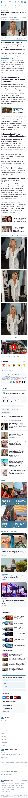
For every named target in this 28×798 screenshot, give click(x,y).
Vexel (16, 789)
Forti (9, 785)
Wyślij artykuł (8, 705)
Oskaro (9, 787)
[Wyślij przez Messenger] (7, 400)
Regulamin (15, 795)
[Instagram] (17, 382)
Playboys (6, 680)
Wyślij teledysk (8, 708)
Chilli (22, 785)
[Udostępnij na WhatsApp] (11, 400)
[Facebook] (14, 382)
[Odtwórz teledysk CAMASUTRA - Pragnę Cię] (14, 347)
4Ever (3, 789)
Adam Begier (4, 17)
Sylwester (3, 736)
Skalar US (17, 783)
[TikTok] (23, 382)
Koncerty (3, 733)
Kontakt (7, 711)
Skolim (5, 683)
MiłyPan (5, 686)
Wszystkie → (24, 780)
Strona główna (4, 5)
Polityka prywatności (20, 796)
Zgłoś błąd (26, 38)
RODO (25, 795)
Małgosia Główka (5, 409)
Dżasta (17, 787)
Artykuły (10, 5)
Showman (11, 783)
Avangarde (4, 785)
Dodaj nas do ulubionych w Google (8, 38)
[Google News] (11, 382)
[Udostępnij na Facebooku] (3, 400)
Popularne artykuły (7, 650)
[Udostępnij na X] (15, 400)
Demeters (4, 787)
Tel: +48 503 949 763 (8, 774)
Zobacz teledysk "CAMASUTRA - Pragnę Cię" (15, 356)
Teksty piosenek (5, 730)
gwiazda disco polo (6, 412)
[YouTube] (20, 382)
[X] (19, 697)
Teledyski (3, 727)
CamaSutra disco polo (17, 406)
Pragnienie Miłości (10, 789)
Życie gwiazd (17, 5)
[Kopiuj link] (19, 400)
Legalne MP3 (4, 742)
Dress (22, 783)
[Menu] (25, 2)
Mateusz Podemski (6, 791)
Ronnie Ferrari (5, 783)
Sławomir (6, 690)
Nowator (18, 785)
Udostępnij (20, 38)
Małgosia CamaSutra (6, 406)
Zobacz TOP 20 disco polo (7, 370)
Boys (13, 787)
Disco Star (3, 739)
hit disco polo (15, 409)
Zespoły (3, 745)
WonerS (22, 787)
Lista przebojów (6, 612)
